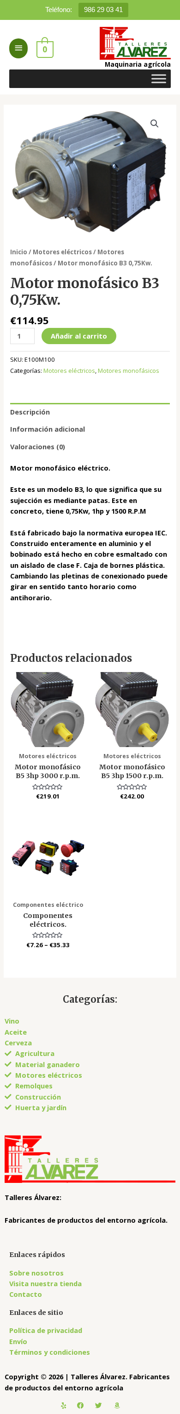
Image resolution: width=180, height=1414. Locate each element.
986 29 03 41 (103, 9)
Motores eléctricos (62, 252)
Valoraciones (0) (37, 446)
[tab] (89, 412)
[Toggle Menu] (158, 78)
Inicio (18, 252)
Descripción (30, 411)
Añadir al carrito (79, 335)
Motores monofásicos (128, 370)
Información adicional (47, 429)
